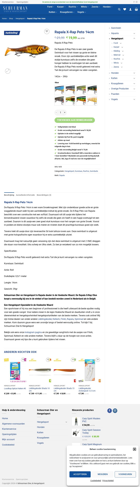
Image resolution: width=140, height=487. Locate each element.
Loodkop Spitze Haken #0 (15, 388)
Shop (11, 19)
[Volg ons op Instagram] (136, 2)
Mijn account (8, 439)
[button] (134, 449)
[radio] (59, 90)
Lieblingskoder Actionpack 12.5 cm (87, 389)
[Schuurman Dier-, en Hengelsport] (22, 9)
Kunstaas (78, 171)
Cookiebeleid (95, 480)
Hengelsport (20, 19)
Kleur (57, 83)
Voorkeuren (125, 474)
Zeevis (95, 6)
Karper (60, 6)
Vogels (80, 12)
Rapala (62, 175)
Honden (107, 6)
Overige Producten (120, 88)
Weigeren (103, 474)
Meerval (117, 55)
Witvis (84, 6)
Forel (49, 6)
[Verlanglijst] (124, 9)
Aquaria (115, 33)
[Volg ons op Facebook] (134, 2)
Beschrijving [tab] (9, 195)
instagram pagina (33, 332)
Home (4, 19)
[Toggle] (134, 33)
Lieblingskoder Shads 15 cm (64, 389)
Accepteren (80, 474)
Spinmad (79, 319)
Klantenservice (8, 2)
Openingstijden (22, 2)
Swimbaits (94, 171)
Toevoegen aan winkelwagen (74, 120)
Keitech (56, 319)
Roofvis (72, 6)
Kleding (117, 51)
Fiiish (63, 319)
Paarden (115, 94)
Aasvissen (116, 28)
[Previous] (4, 378)
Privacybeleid (108, 480)
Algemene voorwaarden (13, 423)
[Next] (101, 378)
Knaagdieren (66, 12)
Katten (52, 12)
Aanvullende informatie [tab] (25, 195)
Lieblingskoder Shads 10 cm (39, 389)
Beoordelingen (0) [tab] (44, 195)
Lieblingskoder (45, 319)
